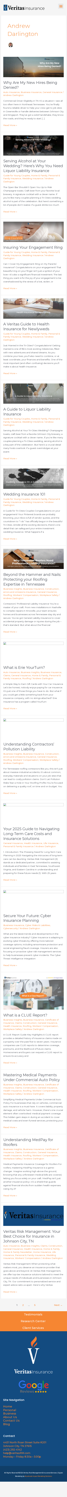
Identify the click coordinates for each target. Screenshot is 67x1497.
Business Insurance (31, 92)
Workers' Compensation (25, 595)
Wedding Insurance (32, 178)
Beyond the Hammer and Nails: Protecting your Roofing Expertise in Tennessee (32, 579)
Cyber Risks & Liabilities (37, 925)
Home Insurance (42, 1252)
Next (58, 1305)
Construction (52, 589)
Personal (9, 1410)
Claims (6, 675)
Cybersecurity (10, 928)
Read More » (10, 124)
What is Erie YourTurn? (24, 667)
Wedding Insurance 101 (24, 494)
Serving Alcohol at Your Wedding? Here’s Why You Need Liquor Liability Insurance (33, 166)
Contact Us (11, 1420)
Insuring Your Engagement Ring (33, 247)
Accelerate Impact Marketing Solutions (38, 1476)
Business (9, 1413)
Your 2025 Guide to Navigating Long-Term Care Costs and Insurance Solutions (31, 834)
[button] (60, 6)
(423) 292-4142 (12, 1449)
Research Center (33, 1321)
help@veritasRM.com (16, 1453)
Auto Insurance (11, 92)
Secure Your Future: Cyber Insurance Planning (27, 918)
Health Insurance (33, 843)
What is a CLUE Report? (25, 1015)
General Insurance (52, 92)
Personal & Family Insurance (18, 846)
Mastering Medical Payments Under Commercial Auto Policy (31, 1077)
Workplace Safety (49, 595)
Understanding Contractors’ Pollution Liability (28, 746)
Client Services (33, 1328)
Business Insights (12, 589)
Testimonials (33, 1314)
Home (7, 1406)
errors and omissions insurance (19, 592)
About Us (10, 1417)
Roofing (7, 595)
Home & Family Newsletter (17, 1252)
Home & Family (39, 175)
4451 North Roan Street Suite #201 (24, 1442)
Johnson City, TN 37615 (17, 1446)
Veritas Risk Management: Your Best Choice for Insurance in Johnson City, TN (31, 1236)
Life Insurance (50, 843)
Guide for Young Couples (16, 175)
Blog (6, 1424)
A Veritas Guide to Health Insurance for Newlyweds (26, 326)
